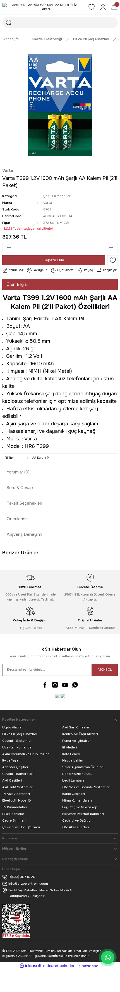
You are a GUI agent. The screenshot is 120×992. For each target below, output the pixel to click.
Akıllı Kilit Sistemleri (17, 787)
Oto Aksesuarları (75, 827)
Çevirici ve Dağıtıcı (76, 820)
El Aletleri (69, 747)
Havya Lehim (72, 760)
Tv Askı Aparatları (16, 794)
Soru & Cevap (20, 487)
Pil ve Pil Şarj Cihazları (19, 734)
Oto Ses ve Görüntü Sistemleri (86, 787)
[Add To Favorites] (112, 260)
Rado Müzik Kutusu (77, 774)
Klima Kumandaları (77, 800)
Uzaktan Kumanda (17, 747)
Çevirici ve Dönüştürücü (21, 827)
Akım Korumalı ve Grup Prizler (25, 754)
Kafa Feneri (71, 754)
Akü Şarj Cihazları (76, 727)
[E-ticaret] (59, 966)
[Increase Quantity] (113, 248)
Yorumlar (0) (18, 472)
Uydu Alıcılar (12, 727)
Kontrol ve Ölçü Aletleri (80, 734)
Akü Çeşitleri (12, 780)
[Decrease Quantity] (7, 248)
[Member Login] (103, 7)
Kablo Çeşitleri (73, 794)
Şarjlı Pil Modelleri (57, 196)
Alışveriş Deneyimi (24, 534)
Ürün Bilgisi (17, 284)
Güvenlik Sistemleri (17, 740)
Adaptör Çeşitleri (15, 767)
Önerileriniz (17, 519)
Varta (7, 170)
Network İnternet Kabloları (83, 814)
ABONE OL (105, 669)
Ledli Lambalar (74, 780)
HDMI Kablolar (13, 814)
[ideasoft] (31, 965)
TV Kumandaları (14, 807)
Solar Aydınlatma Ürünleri (83, 767)
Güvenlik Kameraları (17, 774)
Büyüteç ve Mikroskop (79, 807)
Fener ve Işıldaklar (76, 740)
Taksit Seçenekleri (24, 503)
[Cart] (114, 7)
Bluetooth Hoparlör (17, 800)
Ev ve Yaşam (11, 760)
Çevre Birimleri (14, 820)
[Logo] (43, 7)
